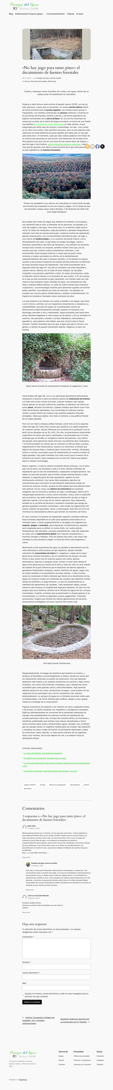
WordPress (23, 1080)
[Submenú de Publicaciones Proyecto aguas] (43, 13)
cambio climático (30, 785)
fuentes (42, 785)
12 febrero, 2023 (34, 898)
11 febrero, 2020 (34, 828)
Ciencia (27, 81)
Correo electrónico (31, 973)
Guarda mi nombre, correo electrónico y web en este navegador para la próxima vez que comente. (56, 995)
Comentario (28, 937)
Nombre (26, 962)
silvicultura (27, 788)
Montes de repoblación (57, 785)
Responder (26, 857)
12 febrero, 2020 (37, 866)
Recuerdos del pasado (39, 81)
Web (24, 983)
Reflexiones (52, 81)
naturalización (75, 785)
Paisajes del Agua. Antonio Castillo (49, 78)
